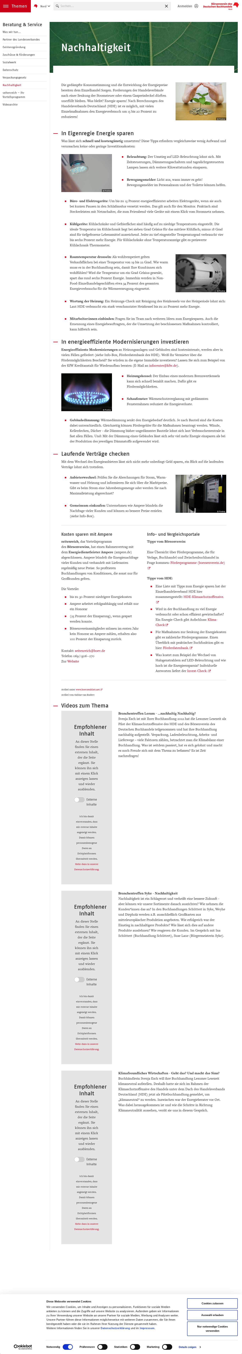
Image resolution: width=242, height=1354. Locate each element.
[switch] (102, 1347)
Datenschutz (10, 70)
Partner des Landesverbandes (21, 39)
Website (73, 661)
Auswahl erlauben (212, 1315)
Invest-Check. (197, 671)
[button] (15, 6)
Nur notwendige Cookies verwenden (212, 1328)
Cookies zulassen (212, 1303)
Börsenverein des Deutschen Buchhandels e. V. (221, 6)
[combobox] (112, 6)
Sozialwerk (9, 62)
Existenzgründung (14, 47)
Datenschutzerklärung (116, 1328)
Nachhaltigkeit (12, 85)
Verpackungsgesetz (14, 77)
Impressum (147, 1328)
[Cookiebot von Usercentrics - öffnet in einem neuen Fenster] (22, 1347)
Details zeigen (187, 1347)
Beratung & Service (22, 24)
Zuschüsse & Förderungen (19, 54)
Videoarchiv (10, 104)
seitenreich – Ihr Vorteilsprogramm (14, 95)
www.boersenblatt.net (88, 689)
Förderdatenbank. (176, 648)
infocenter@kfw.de (163, 365)
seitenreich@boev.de (90, 651)
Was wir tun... (12, 32)
